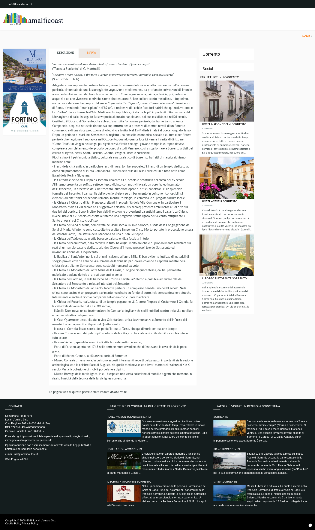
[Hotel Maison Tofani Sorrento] (227, 101)
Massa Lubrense (225, 481)
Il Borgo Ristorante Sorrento (224, 278)
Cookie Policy (13, 523)
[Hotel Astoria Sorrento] (227, 178)
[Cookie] (310, 525)
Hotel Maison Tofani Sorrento (224, 124)
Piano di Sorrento (226, 449)
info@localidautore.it (20, 4)
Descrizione (65, 53)
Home (306, 36)
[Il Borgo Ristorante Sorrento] (227, 255)
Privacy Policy (30, 523)
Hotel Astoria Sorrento (219, 201)
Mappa (91, 53)
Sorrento (207, 129)
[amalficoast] (33, 18)
